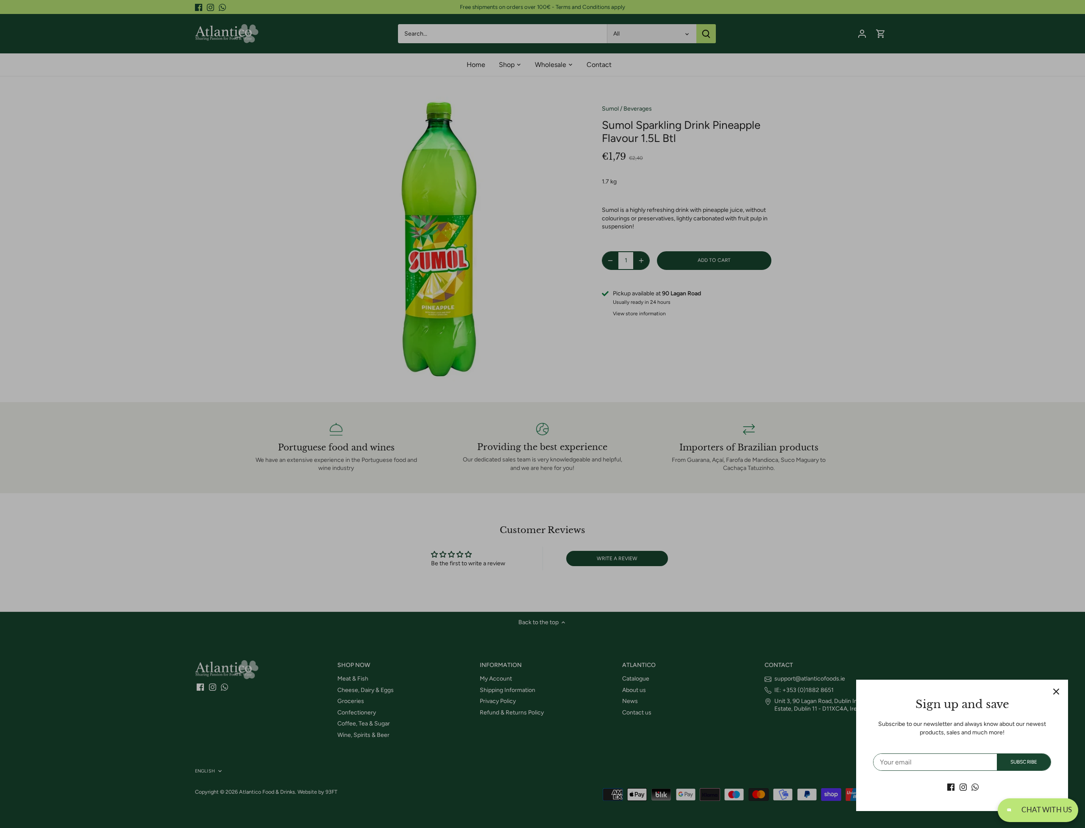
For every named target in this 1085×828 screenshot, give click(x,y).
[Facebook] (950, 787)
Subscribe (1023, 762)
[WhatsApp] (975, 787)
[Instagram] (963, 787)
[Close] (1056, 691)
